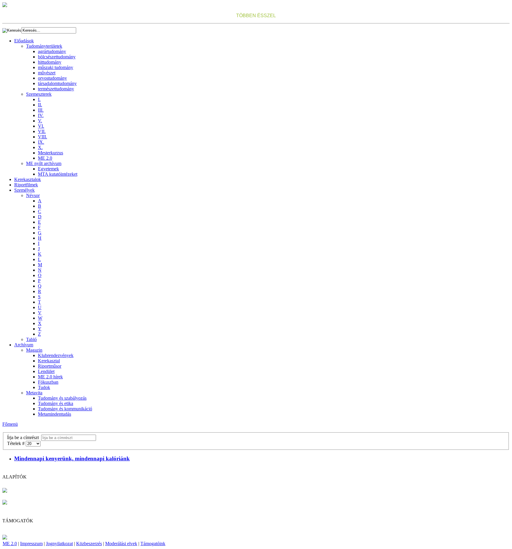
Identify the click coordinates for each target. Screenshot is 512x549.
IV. (41, 115)
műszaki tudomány (55, 67)
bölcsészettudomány (57, 56)
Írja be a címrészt (24, 437)
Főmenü (10, 424)
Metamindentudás (54, 414)
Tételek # (16, 443)
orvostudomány (52, 78)
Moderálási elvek (121, 543)
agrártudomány (52, 51)
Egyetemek (48, 168)
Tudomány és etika (55, 403)
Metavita (34, 392)
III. (41, 110)
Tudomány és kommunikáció (65, 408)
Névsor (33, 195)
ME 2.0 (45, 158)
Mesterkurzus (50, 152)
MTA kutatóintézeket (57, 174)
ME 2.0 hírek (50, 376)
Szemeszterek (39, 94)
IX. (41, 142)
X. (40, 147)
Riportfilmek (26, 184)
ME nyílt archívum (43, 163)
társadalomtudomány (57, 83)
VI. (41, 126)
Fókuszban (48, 382)
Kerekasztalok (27, 179)
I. (39, 99)
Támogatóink (152, 543)
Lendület (46, 371)
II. (40, 104)
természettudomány (56, 88)
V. (40, 120)
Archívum (23, 344)
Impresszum (31, 543)
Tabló (31, 339)
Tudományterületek (44, 46)
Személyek (24, 190)
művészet (46, 72)
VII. (42, 131)
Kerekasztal (49, 360)
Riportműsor (49, 366)
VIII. (42, 136)
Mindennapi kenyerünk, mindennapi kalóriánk (72, 458)
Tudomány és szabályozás (62, 398)
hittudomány (49, 62)
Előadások (24, 40)
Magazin (34, 350)
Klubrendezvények (55, 355)
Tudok (44, 387)
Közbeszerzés (89, 543)
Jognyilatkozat (59, 543)
